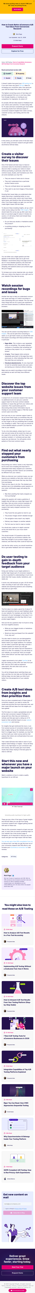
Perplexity (21, 73)
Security (8, 1285)
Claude (19, 78)
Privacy (14, 1285)
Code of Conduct (23, 1285)
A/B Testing (9, 62)
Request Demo (17, 46)
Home (3, 62)
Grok (29, 78)
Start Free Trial (17, 1267)
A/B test (21, 85)
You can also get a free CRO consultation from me (17, 841)
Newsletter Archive (10, 1287)
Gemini (8, 78)
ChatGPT (8, 73)
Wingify (17, 1284)
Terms (25, 1208)
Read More (17, 9)
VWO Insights (25, 210)
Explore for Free (17, 51)
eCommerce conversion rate (19, 847)
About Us (20, 1287)
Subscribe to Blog (19, 1213)
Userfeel (24, 660)
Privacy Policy (18, 1208)
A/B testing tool (27, 83)
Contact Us (27, 1287)
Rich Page (19, 34)
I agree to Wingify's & (16, 1208)
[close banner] (34, 1)
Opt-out (31, 1285)
